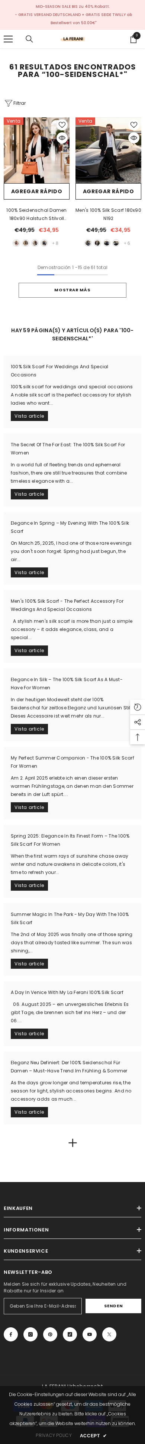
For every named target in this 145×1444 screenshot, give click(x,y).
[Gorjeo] (109, 1334)
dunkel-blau (44, 243)
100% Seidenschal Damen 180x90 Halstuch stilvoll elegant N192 (36, 215)
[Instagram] (30, 1334)
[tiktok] (70, 1334)
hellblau (88, 243)
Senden (113, 1306)
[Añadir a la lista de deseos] (62, 124)
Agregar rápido (36, 191)
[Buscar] (29, 39)
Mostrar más (72, 290)
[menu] (8, 39)
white (116, 243)
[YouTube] (90, 1334)
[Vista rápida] (62, 137)
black (106, 243)
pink (16, 243)
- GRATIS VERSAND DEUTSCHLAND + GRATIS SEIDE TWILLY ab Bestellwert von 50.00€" (73, 19)
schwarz (35, 243)
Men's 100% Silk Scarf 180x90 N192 (108, 214)
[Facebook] (11, 1334)
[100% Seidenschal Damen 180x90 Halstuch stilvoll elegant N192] (37, 150)
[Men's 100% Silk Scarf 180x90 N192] (108, 150)
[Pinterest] (50, 1334)
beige (25, 243)
